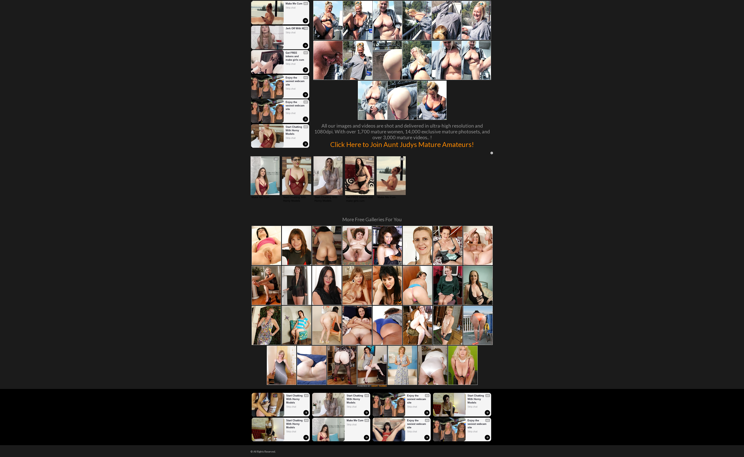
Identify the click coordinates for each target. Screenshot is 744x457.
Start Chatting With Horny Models (294, 130)
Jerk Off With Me (295, 28)
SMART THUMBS (379, 386)
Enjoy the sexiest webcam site (295, 81)
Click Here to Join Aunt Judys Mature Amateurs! (402, 144)
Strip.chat (290, 7)
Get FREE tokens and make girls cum (295, 56)
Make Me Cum (294, 3)
